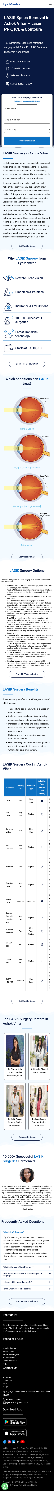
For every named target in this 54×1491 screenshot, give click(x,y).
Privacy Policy (18, 1485)
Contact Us (7, 1380)
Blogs (5, 1387)
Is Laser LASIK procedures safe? (17, 1282)
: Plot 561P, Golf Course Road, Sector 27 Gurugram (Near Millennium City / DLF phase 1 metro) (27, 1464)
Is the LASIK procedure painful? (17, 1289)
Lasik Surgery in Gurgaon (32, 1477)
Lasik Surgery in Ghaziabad (30, 1474)
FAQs (5, 1383)
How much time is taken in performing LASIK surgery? (23, 1274)
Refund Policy (31, 1485)
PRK (5, 1364)
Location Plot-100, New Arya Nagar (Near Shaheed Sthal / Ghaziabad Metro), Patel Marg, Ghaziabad (26, 1457)
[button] (50, 4)
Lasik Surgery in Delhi (36, 1471)
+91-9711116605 (13, 1399)
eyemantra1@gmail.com (17, 1402)
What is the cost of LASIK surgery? (18, 1267)
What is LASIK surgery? (13, 1232)
